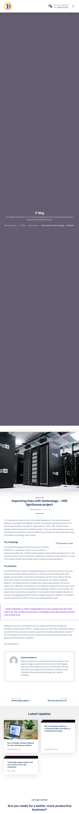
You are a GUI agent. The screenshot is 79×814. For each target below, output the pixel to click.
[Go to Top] (75, 809)
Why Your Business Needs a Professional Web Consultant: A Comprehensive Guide (57, 728)
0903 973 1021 (63, 7)
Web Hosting (39, 497)
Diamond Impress (36, 509)
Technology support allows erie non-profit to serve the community (20, 764)
